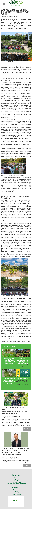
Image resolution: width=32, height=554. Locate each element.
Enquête (3, 16)
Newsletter (16, 478)
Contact (16, 491)
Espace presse (16, 490)
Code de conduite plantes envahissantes (16, 483)
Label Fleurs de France (16, 482)
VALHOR (17, 479)
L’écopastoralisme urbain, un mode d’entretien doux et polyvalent (9, 381)
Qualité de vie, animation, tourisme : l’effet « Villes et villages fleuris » (23, 361)
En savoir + (27, 428)
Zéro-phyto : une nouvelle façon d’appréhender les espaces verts (9, 361)
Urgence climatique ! (23, 379)
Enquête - (5, 364)
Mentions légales (17, 494)
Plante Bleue (17, 481)
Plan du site (16, 493)
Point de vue (5, 416)
